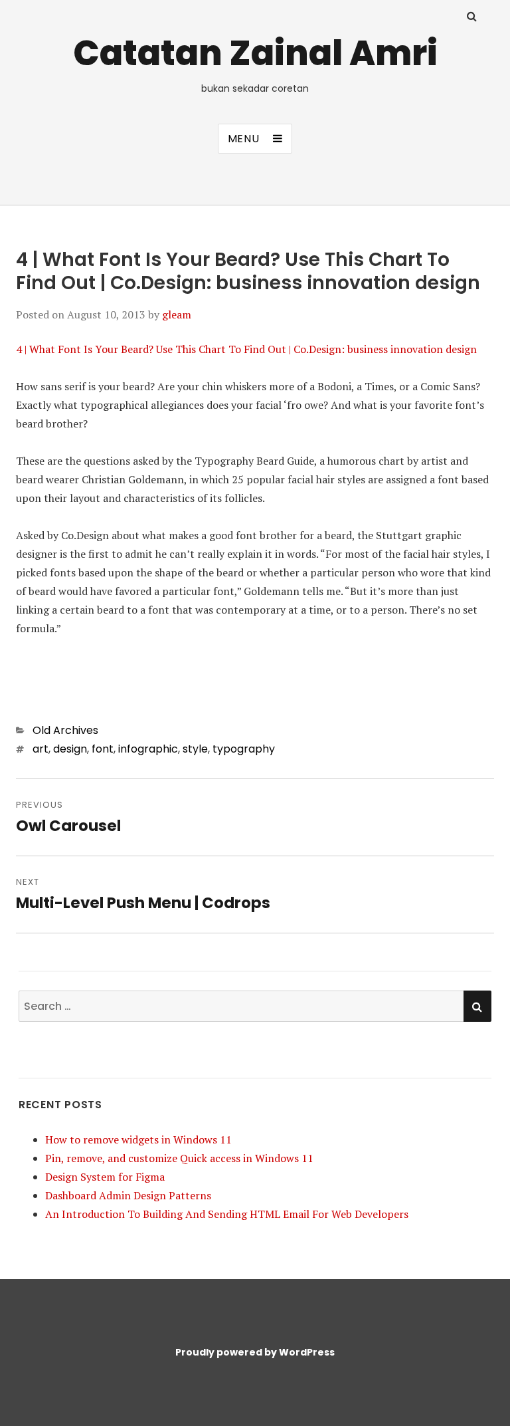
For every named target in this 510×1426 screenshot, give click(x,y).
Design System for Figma (105, 1176)
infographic (148, 749)
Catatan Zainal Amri (255, 53)
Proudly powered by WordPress (255, 1352)
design (70, 749)
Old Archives (65, 730)
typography (243, 749)
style (195, 749)
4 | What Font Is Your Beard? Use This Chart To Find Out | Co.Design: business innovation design (246, 349)
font (103, 749)
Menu (244, 138)
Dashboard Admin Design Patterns (128, 1195)
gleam (176, 314)
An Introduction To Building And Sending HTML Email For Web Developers (226, 1214)
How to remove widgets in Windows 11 (138, 1139)
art (40, 749)
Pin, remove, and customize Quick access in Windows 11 (179, 1158)
